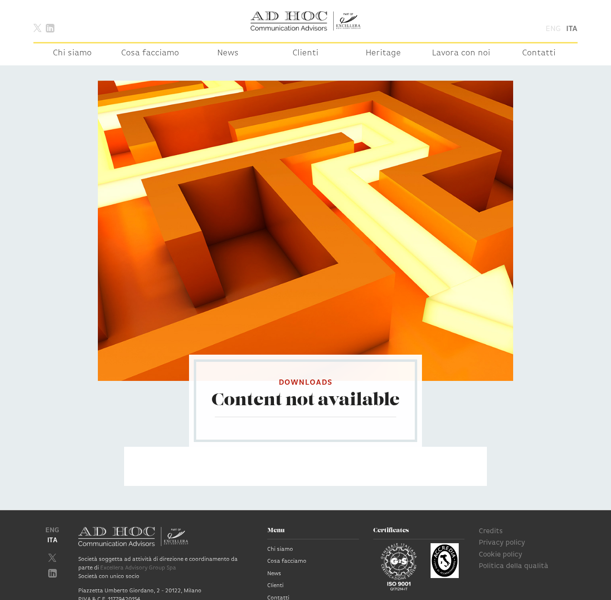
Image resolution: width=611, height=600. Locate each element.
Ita (572, 29)
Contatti (539, 53)
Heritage (383, 53)
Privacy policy (502, 543)
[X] (37, 27)
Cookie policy (500, 554)
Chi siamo (72, 53)
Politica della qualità (513, 566)
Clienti (305, 53)
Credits (491, 531)
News (228, 53)
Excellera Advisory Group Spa (138, 568)
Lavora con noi (461, 53)
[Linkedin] (50, 27)
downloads (305, 383)
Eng (553, 29)
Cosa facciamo (150, 53)
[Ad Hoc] (305, 21)
